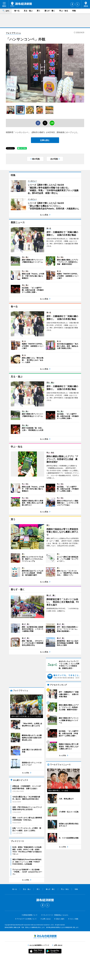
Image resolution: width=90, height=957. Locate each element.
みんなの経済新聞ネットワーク (45, 936)
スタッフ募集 (74, 919)
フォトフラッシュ (13, 33)
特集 (74, 11)
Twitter (77, 4)
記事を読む (45, 140)
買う (38, 11)
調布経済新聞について (30, 915)
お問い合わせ (46, 919)
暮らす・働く (50, 11)
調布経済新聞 (21, 4)
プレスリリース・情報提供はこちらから (55, 915)
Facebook (72, 4)
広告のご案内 (60, 919)
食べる (17, 11)
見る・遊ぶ (28, 11)
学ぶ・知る (63, 11)
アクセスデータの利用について (27, 919)
